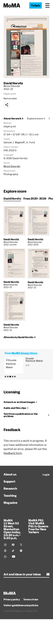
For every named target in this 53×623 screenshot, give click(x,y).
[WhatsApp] (6, 556)
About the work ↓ (14, 118)
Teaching (10, 495)
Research (10, 488)
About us (10, 474)
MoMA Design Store (24, 353)
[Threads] (6, 550)
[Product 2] (8, 376)
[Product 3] (10, 376)
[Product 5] (15, 376)
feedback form (13, 453)
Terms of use (30, 599)
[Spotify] (22, 550)
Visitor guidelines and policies (21, 605)
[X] (22, 545)
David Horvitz (13, 83)
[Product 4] (12, 376)
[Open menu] (47, 5)
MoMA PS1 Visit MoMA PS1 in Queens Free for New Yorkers (38, 526)
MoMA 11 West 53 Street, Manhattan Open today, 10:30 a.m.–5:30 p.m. (12, 529)
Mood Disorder (12, 166)
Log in (46, 474)
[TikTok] (14, 550)
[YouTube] (14, 556)
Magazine (10, 502)
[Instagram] (6, 545)
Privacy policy (12, 599)
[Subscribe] (48, 574)
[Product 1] (5, 376)
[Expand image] (26, 47)
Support (9, 481)
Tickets (35, 5)
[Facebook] (14, 545)
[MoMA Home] (12, 5)
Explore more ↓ (36, 118)
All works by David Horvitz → (20, 337)
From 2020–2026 (34, 198)
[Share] (7, 105)
